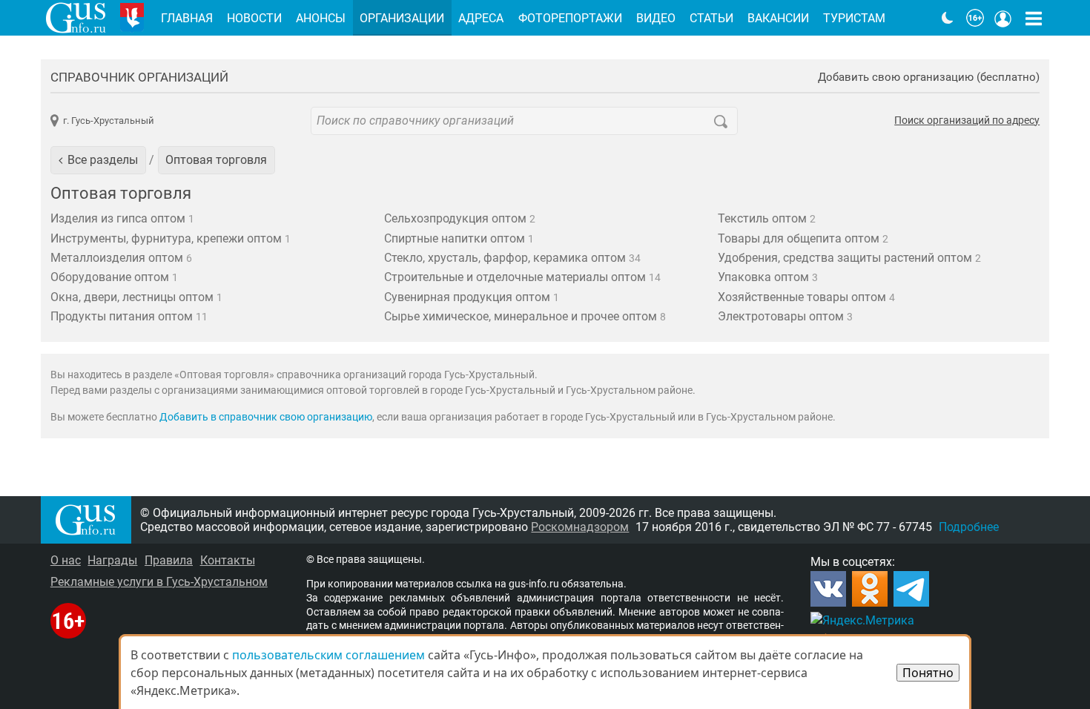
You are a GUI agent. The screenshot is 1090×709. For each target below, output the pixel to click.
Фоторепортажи (570, 18)
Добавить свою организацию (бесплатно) (929, 77)
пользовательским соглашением (328, 655)
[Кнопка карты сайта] (1033, 18)
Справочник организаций (139, 77)
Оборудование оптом (114, 277)
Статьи (711, 18)
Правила (169, 560)
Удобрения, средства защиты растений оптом (849, 258)
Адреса (480, 18)
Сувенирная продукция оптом (471, 297)
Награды (112, 560)
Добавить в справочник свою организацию (265, 417)
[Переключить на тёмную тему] (948, 18)
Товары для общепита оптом (803, 238)
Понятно (928, 673)
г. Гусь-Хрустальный (108, 120)
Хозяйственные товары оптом (806, 297)
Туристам (854, 18)
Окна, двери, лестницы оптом (136, 297)
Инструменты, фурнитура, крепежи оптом (170, 238)
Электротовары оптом (785, 316)
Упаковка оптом (768, 277)
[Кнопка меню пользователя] (1003, 18)
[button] (98, 160)
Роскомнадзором (580, 527)
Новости (254, 18)
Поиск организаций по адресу (967, 121)
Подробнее (969, 527)
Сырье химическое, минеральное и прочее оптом (525, 316)
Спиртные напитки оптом (459, 238)
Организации (402, 18)
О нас (65, 560)
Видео (656, 18)
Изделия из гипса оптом (122, 218)
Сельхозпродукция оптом (459, 218)
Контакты (227, 560)
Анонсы (321, 18)
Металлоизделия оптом (121, 258)
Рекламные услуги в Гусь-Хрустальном (159, 582)
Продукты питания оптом (129, 316)
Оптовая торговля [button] (216, 160)
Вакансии (778, 18)
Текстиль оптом (767, 218)
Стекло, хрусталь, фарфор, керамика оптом (512, 258)
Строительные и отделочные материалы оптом (522, 277)
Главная (187, 18)
